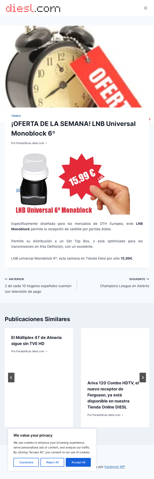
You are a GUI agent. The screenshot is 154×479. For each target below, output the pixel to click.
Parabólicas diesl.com (30, 143)
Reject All (52, 462)
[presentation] (115, 351)
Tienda (16, 115)
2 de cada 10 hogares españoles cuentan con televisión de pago (38, 285)
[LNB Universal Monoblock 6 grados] (77, 183)
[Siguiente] (143, 377)
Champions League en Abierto (124, 282)
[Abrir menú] (145, 8)
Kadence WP (114, 467)
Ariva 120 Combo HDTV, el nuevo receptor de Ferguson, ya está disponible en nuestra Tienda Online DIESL (113, 395)
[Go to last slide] (11, 377)
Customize (26, 462)
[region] (52, 450)
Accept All (78, 462)
